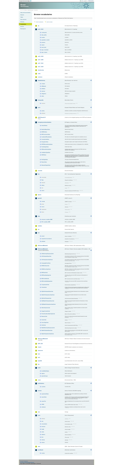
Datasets (22, 14)
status (43, 96)
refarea (43, 185)
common (40, 77)
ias (38, 229)
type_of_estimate (45, 49)
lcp (38, 364)
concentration (44, 423)
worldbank (40, 449)
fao (38, 174)
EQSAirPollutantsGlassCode (47, 291)
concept (43, 201)
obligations (44, 93)
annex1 (43, 236)
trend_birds (44, 47)
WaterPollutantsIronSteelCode (48, 333)
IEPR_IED (40, 343)
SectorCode (44, 319)
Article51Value (44, 125)
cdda (39, 73)
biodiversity (41, 70)
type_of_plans (44, 52)
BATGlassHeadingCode (46, 275)
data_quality (44, 34)
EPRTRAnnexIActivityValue (47, 144)
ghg (39, 216)
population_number (46, 39)
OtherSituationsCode (46, 307)
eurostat (40, 170)
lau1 (39, 353)
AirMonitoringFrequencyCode (47, 253)
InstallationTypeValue (46, 152)
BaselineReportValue (46, 129)
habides (40, 225)
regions (43, 373)
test (39, 412)
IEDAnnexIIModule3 (43, 249)
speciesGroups (45, 375)
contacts (43, 83)
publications (41, 383)
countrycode (44, 32)
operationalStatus (45, 393)
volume (43, 442)
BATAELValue (44, 131)
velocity (43, 439)
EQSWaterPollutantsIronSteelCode (49, 304)
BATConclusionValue (46, 134)
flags (42, 179)
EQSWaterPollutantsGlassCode (48, 300)
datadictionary (41, 80)
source (43, 206)
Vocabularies (23, 24)
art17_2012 (40, 63)
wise (39, 446)
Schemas (22, 21)
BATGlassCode (45, 272)
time (42, 437)
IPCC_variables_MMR (46, 221)
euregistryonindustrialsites (44, 122)
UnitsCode (44, 325)
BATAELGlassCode (45, 265)
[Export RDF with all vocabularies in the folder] (90, 29)
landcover (40, 350)
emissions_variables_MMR (47, 219)
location (43, 37)
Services (22, 26)
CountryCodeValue (45, 139)
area (42, 421)
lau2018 (40, 360)
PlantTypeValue (45, 159)
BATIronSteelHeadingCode (47, 281)
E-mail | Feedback (24, 461)
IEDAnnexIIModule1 (43, 245)
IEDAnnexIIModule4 (43, 338)
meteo (43, 431)
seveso (40, 390)
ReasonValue (44, 162)
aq (38, 25)
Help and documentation (25, 12)
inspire (39, 347)
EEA (25, 1)
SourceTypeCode (45, 322)
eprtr (39, 107)
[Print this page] (84, 1)
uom (39, 415)
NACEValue (44, 154)
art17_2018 (40, 66)
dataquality (40, 100)
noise (39, 380)
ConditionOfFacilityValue (47, 136)
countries (43, 386)
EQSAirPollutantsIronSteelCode (48, 294)
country (43, 453)
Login (82, 0)
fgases (39, 194)
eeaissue (43, 91)
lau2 (39, 357)
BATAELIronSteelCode (46, 269)
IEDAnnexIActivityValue (46, 149)
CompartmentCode (45, 284)
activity (43, 110)
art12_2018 (40, 56)
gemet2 (40, 198)
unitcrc (43, 190)
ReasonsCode (44, 316)
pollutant (43, 241)
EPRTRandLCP (42, 117)
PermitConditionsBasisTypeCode (48, 313)
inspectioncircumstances (47, 238)
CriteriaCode (44, 287)
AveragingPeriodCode (46, 263)
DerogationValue (45, 141)
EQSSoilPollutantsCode (46, 298)
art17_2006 (40, 59)
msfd (39, 367)
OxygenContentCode (46, 311)
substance (44, 407)
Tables (21, 17)
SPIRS (43, 404)
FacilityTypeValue (45, 146)
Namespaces (23, 28)
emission (43, 426)
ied (38, 232)
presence (43, 42)
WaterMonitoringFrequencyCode (48, 327)
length (43, 429)
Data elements (23, 19)
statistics (43, 434)
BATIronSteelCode (45, 278)
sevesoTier (44, 401)
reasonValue (44, 397)
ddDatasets (44, 86)
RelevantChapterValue (46, 165)
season (43, 44)
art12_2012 (40, 29)
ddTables (43, 88)
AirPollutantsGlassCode (46, 256)
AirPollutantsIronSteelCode (47, 259)
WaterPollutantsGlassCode (47, 330)
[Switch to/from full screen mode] (86, 1)
